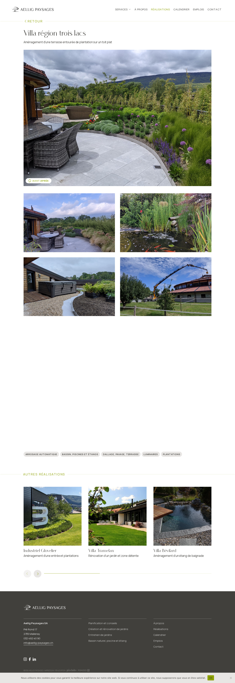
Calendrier (181, 9)
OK (210, 677)
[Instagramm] (25, 660)
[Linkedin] (34, 660)
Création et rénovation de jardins (108, 629)
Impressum (49, 670)
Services (121, 9)
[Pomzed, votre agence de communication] (84, 670)
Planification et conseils (102, 623)
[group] (53, 524)
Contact (214, 9)
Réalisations (160, 9)
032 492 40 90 (32, 638)
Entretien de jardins (100, 635)
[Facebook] (30, 660)
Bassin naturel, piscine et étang (107, 641)
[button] (37, 574)
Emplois (198, 9)
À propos (141, 9)
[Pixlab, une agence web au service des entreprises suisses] (72, 670)
